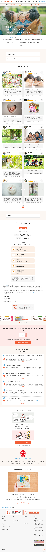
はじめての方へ (16, 518)
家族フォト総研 (5, 529)
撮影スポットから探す (11, 58)
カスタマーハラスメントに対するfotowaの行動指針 (38, 537)
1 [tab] (19, 322)
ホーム (3, 507)
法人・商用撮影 (5, 527)
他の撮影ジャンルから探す (12, 215)
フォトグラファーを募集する (23, 442)
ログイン (29, 1)
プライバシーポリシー (38, 523)
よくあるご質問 (20, 1)
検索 (16, 1)
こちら (13, 293)
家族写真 (6, 507)
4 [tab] (24, 322)
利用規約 (6, 285)
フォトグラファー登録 (6, 526)
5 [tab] (26, 322)
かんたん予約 (34, 1)
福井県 (10, 507)
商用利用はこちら (42, 1)
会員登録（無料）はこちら (23, 342)
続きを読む (23, 361)
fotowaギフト (4, 520)
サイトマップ (9, 549)
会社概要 (3, 549)
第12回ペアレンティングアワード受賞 (23, 458)
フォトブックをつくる (23, 502)
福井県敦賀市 (10, 37)
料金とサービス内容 (5, 518)
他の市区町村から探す (11, 54)
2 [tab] (21, 322)
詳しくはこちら (32, 292)
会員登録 (25, 1)
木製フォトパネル (5, 524)
